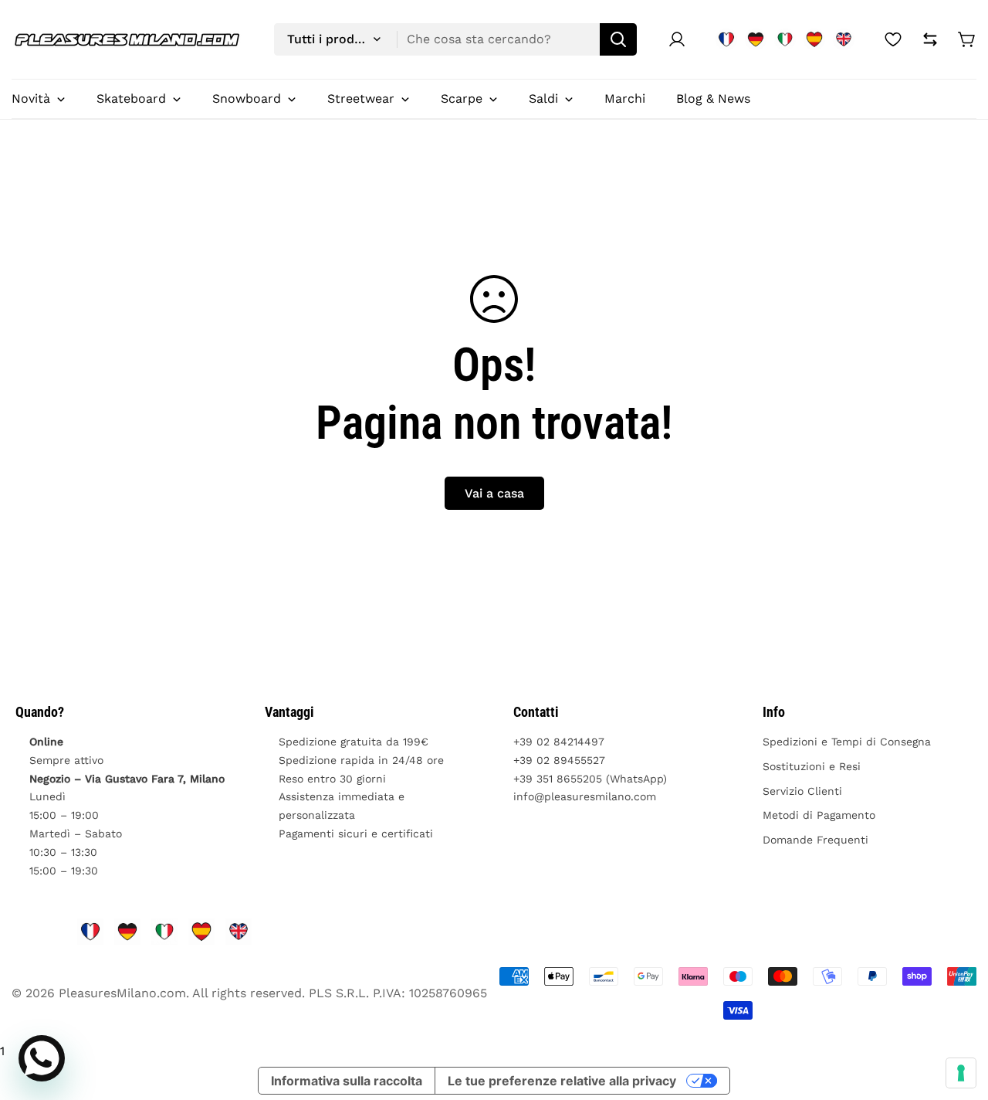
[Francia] (726, 39)
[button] (967, 39)
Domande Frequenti (815, 839)
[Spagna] (814, 39)
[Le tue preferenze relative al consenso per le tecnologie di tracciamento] (961, 1073)
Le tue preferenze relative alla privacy (562, 1080)
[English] (843, 39)
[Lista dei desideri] (893, 39)
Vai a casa (494, 493)
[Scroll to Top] (958, 1016)
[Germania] (755, 39)
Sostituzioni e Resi (812, 766)
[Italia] (785, 39)
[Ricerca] (618, 39)
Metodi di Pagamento (819, 815)
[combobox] (455, 39)
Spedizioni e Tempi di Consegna (847, 741)
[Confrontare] (930, 39)
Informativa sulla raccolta (346, 1080)
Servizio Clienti (802, 791)
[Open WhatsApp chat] (42, 1058)
